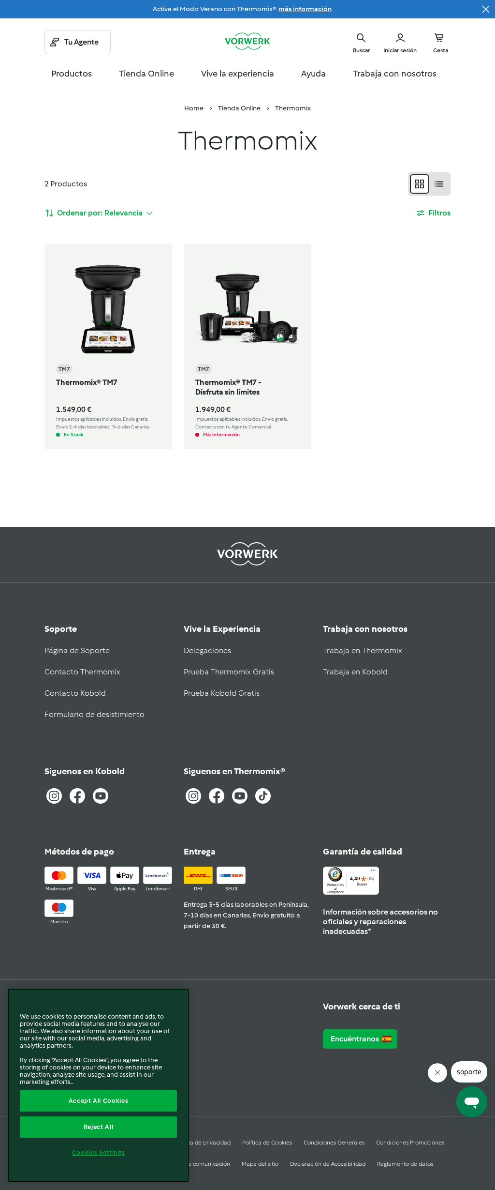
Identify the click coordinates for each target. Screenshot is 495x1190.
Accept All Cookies (99, 1100)
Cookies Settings (98, 1152)
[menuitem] (193, 108)
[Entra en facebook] (216, 796)
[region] (98, 1085)
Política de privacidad (202, 1142)
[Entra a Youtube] (100, 796)
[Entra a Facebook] (77, 796)
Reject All (99, 1126)
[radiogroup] (429, 184)
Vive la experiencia (237, 73)
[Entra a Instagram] (54, 796)
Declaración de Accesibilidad (327, 1163)
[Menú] (373, 872)
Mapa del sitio (260, 1163)
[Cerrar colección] (486, 9)
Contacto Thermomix (82, 671)
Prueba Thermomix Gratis (229, 671)
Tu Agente (81, 41)
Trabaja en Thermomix (362, 650)
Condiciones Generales (334, 1142)
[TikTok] (263, 796)
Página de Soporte (77, 650)
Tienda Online (146, 73)
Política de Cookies (267, 1142)
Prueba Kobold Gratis (222, 693)
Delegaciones (207, 650)
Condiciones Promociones (410, 1142)
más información (305, 9)
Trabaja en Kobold (355, 671)
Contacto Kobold (75, 693)
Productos (71, 73)
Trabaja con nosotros (395, 73)
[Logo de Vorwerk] (247, 42)
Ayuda (313, 73)
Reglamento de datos (405, 1163)
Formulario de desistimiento (94, 714)
